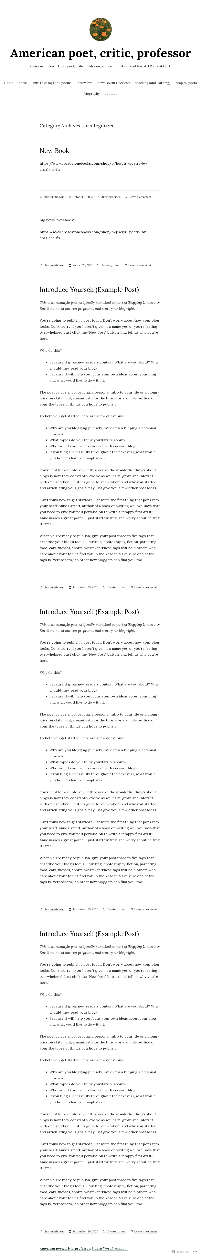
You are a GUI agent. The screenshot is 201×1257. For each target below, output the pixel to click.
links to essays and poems (52, 83)
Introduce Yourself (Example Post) (89, 289)
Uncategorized (111, 197)
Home (8, 83)
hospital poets (186, 83)
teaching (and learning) (152, 83)
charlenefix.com (54, 197)
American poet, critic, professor (100, 52)
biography (92, 93)
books (23, 83)
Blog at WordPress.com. (110, 1248)
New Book (54, 151)
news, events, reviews (114, 83)
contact (111, 93)
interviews (84, 83)
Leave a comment (140, 197)
